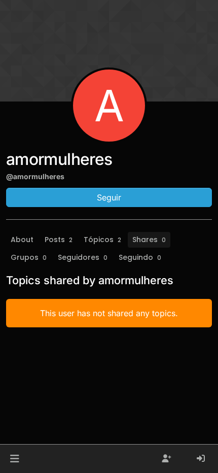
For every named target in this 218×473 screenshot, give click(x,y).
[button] (14, 459)
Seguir (109, 197)
